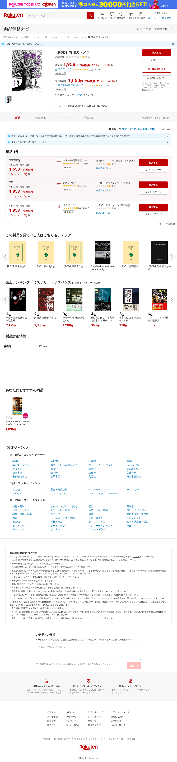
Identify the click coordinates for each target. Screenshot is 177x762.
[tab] (17, 118)
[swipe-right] (171, 256)
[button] (112, 15)
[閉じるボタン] (173, 44)
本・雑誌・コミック (30, 37)
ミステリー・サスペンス (72, 37)
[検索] (90, 15)
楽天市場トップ (10, 37)
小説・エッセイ (50, 37)
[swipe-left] (5, 256)
